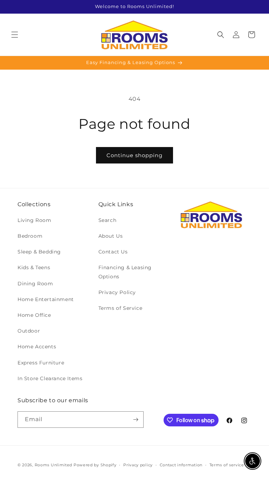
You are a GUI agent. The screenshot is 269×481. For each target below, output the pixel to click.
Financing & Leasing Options (125, 271)
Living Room (34, 220)
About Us (110, 236)
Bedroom (30, 236)
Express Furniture (41, 363)
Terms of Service (120, 308)
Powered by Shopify (95, 464)
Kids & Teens (34, 267)
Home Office (34, 315)
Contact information (181, 464)
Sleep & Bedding (39, 252)
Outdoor (29, 331)
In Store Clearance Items (50, 378)
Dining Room (35, 283)
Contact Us (113, 252)
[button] (14, 34)
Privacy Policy (117, 292)
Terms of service (226, 464)
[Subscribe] (135, 419)
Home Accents (37, 346)
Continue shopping (134, 155)
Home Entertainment (46, 299)
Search (107, 220)
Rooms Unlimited (54, 464)
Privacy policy (138, 464)
